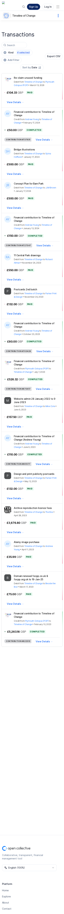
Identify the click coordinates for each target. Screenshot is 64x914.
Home (5, 890)
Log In (48, 6)
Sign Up (33, 6)
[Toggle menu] (58, 7)
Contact (6, 908)
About (5, 902)
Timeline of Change (23, 15)
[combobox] (32, 67)
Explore (6, 896)
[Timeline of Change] (7, 15)
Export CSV (53, 56)
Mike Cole (50, 406)
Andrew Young (32, 119)
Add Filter (13, 60)
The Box (49, 512)
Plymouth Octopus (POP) (36, 368)
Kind (19, 52)
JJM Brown (50, 187)
